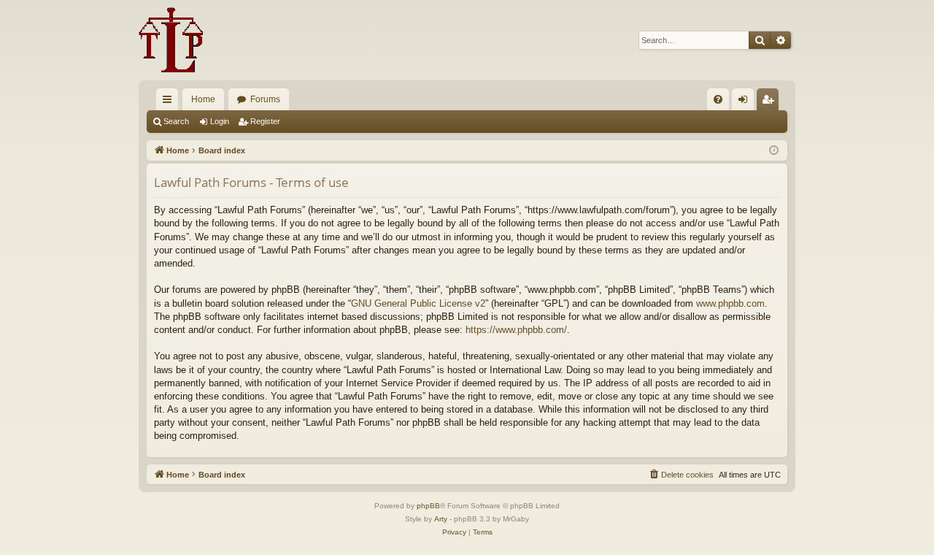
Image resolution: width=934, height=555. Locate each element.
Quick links (170, 102)
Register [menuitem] (771, 102)
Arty (440, 519)
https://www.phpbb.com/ (516, 329)
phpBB (428, 506)
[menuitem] (718, 99)
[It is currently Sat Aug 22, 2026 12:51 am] (774, 150)
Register (265, 121)
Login (219, 121)
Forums (265, 99)
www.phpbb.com (730, 303)
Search (176, 121)
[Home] (171, 40)
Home (203, 99)
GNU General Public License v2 (418, 303)
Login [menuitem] (746, 102)
